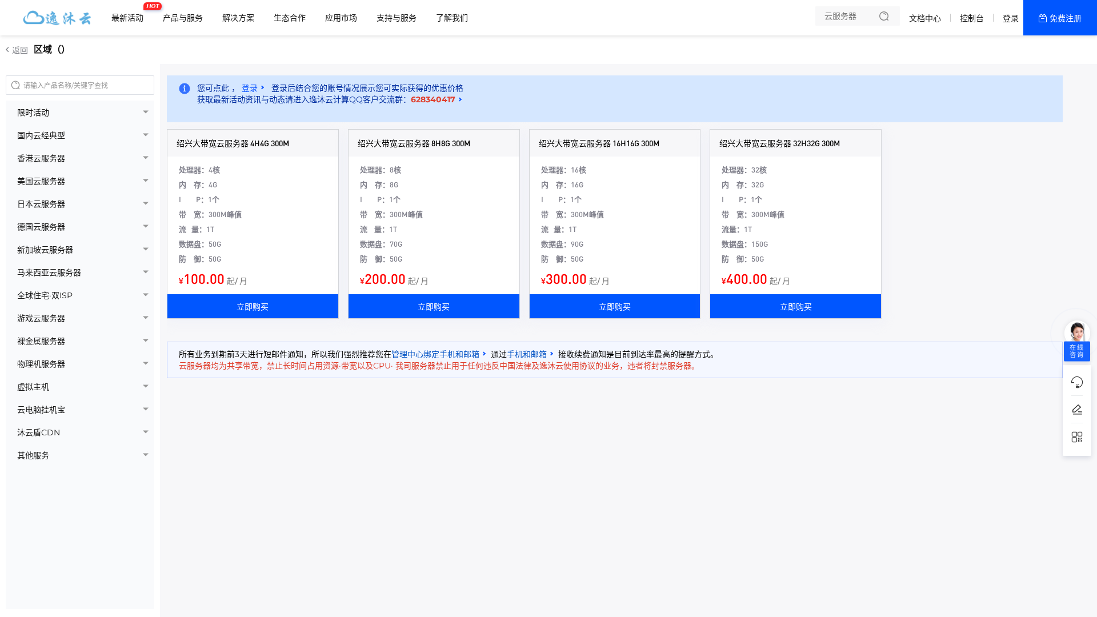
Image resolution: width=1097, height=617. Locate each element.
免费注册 (1066, 18)
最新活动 (130, 13)
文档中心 (925, 18)
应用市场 (341, 18)
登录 (1011, 18)
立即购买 (253, 306)
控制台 (972, 18)
